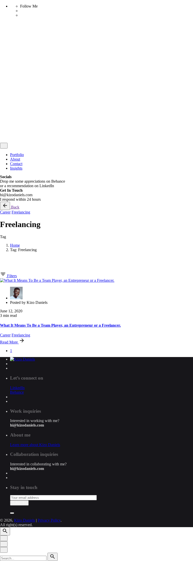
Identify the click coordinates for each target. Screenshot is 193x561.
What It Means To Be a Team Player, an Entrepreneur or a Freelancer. (60, 325)
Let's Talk (18, 128)
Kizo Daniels (24, 93)
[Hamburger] (2, 31)
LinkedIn (17, 388)
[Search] (15, 134)
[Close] (4, 62)
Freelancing (21, 212)
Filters (12, 276)
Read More (9, 342)
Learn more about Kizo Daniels (35, 445)
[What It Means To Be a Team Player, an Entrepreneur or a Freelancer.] (57, 280)
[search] (52, 557)
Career (5, 212)
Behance (17, 392)
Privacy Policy (49, 93)
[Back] (5, 206)
